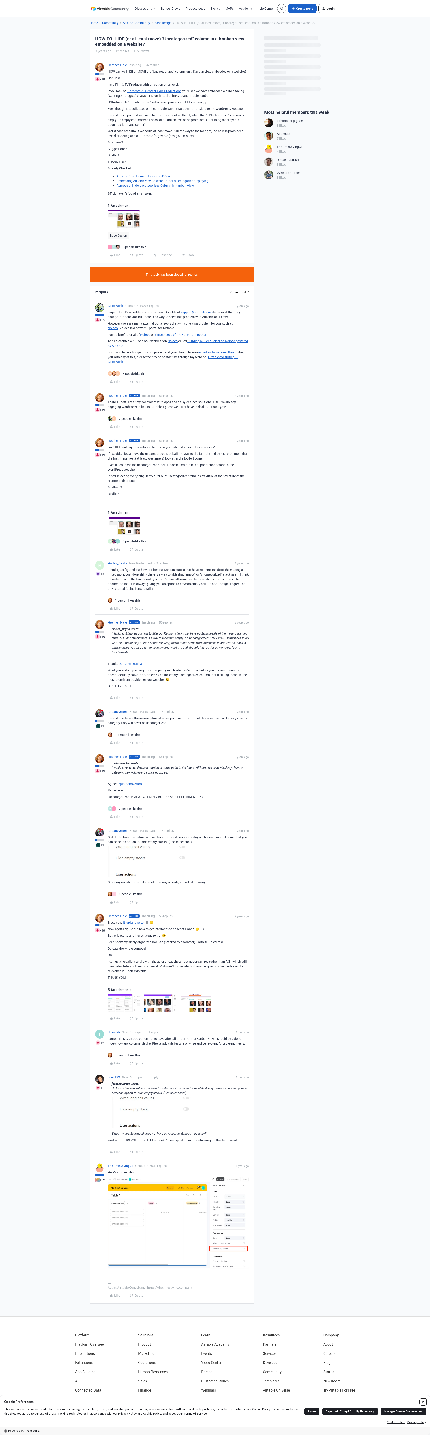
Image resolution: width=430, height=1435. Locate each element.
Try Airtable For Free (339, 1390)
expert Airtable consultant (216, 352)
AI (77, 1381)
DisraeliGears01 (288, 160)
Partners (269, 1344)
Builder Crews (170, 8)
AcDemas (283, 134)
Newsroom (331, 1381)
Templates (271, 1381)
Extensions (84, 1362)
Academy (245, 8)
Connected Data (88, 1390)
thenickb (114, 1032)
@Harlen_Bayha (130, 663)
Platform (82, 1335)
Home (94, 23)
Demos (206, 1371)
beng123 (114, 1077)
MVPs (229, 8)
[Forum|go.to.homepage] (109, 8)
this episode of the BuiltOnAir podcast (182, 334)
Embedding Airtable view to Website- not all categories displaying (163, 181)
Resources (271, 1335)
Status (328, 1371)
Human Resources (153, 1371)
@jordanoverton (130, 784)
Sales (142, 1381)
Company (331, 1335)
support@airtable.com (197, 312)
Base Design (163, 23)
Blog (327, 1362)
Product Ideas (195, 8)
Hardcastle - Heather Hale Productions (154, 91)
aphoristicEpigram (290, 121)
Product (144, 1344)
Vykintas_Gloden (289, 173)
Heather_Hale (117, 65)
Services (269, 1353)
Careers (329, 1353)
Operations (147, 1362)
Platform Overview (90, 1344)
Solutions (145, 1335)
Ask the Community (136, 23)
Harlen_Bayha (117, 563)
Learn (205, 1335)
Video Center (211, 1362)
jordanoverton (118, 711)
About (328, 1344)
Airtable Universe (276, 1390)
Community (110, 23)
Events (215, 8)
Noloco (113, 328)
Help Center (265, 8)
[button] (302, 8)
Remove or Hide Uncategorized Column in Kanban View (155, 185)
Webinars (208, 1390)
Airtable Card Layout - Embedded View (143, 176)
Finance (144, 1390)
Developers (271, 1362)
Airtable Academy (215, 1344)
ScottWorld (116, 305)
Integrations (85, 1353)
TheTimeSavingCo (120, 1166)
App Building (85, 1371)
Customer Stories (215, 1381)
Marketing (146, 1353)
